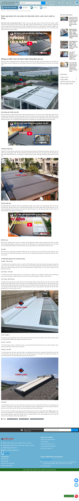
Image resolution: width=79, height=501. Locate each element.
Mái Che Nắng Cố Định (66, 83)
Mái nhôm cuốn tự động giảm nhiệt (10, 23)
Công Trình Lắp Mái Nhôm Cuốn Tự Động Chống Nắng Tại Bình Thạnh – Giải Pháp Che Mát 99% (73, 21)
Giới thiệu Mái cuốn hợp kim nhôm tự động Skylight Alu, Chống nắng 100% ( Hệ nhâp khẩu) (73, 67)
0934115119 (51, 4)
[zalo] (76, 485)
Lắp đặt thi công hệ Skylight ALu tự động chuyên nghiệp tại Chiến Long (73, 55)
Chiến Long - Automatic (40, 469)
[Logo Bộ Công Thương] (5, 453)
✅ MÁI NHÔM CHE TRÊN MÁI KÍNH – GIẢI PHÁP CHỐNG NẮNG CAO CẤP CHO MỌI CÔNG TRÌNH (73, 33)
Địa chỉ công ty (63, 3)
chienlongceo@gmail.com (13, 450)
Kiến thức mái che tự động (67, 81)
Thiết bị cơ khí (64, 77)
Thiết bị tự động (44, 441)
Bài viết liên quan (66, 15)
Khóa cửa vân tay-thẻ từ (46, 448)
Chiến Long (52, 411)
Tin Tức (35, 7)
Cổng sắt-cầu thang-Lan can (48, 443)
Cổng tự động (64, 79)
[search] (43, 3)
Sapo (54, 469)
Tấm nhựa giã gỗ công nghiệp (48, 446)
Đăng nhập (71, 4)
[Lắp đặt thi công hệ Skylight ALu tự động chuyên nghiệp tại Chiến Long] (64, 54)
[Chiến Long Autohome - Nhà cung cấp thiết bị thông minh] (10, 3)
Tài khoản (70, 2)
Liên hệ (45, 7)
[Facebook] (76, 480)
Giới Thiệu (25, 7)
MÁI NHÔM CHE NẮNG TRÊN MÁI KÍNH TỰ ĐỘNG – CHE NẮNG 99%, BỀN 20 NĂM (73, 45)
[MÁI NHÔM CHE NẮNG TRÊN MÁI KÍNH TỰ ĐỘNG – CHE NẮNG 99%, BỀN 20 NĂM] (64, 44)
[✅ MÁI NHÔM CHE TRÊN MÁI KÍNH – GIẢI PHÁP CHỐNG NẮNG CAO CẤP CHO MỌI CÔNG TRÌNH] (64, 32)
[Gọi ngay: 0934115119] (76, 496)
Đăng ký (75, 430)
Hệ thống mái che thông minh (48, 439)
